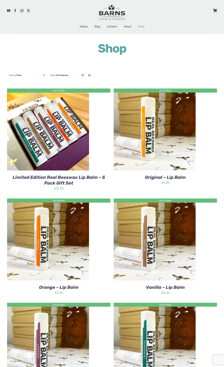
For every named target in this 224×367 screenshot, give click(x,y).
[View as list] (89, 75)
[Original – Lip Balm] (155, 91)
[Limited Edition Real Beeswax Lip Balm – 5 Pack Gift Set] (48, 91)
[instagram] (21, 10)
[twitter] (28, 10)
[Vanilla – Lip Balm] (155, 201)
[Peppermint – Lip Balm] (155, 305)
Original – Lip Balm (165, 177)
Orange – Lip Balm (59, 287)
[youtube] (8, 10)
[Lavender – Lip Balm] (48, 305)
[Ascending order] (44, 75)
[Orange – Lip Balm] (48, 201)
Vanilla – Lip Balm (165, 287)
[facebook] (15, 10)
